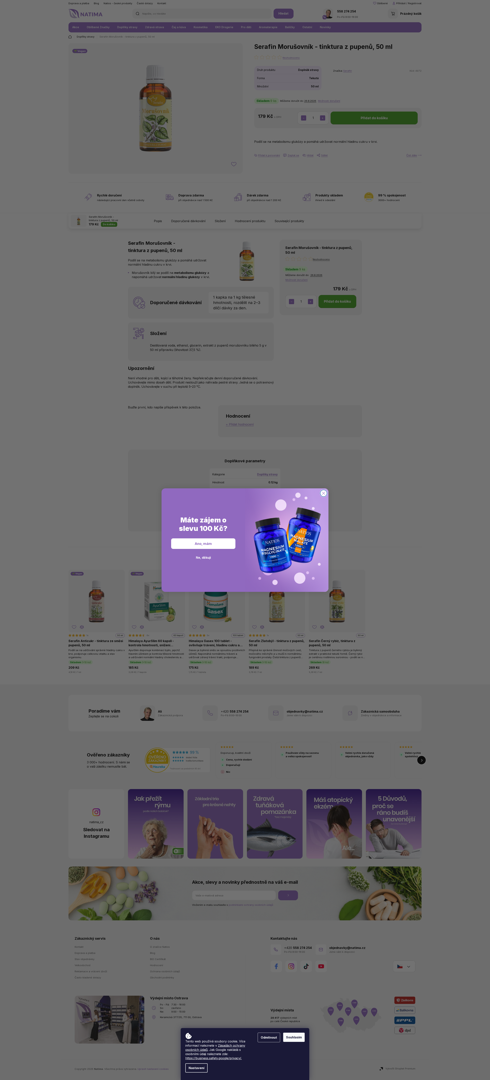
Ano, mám (203, 544)
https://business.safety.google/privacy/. (213, 1058)
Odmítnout (269, 1037)
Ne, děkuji (203, 557)
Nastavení (196, 1068)
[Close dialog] (323, 493)
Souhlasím (294, 1037)
